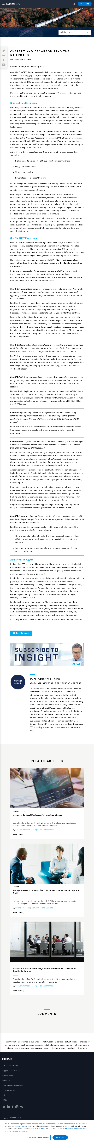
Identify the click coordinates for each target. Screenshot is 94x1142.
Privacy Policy (40, 1128)
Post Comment (22, 633)
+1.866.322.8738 (12, 1066)
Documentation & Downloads (12, 1085)
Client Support (7, 1075)
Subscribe (84, 4)
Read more (18, 834)
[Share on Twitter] (3, 50)
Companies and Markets (20, 59)
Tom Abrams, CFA (21, 67)
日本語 (4, 1100)
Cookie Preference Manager (38, 1137)
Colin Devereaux (22, 908)
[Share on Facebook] (4, 60)
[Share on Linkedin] (3, 55)
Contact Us (6, 1080)
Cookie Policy (20, 1126)
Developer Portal (8, 1090)
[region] (47, 1131)
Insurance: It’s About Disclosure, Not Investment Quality (38, 815)
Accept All (60, 1137)
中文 (3, 1095)
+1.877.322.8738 (14, 1071)
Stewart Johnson (22, 830)
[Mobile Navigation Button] (4, 4)
